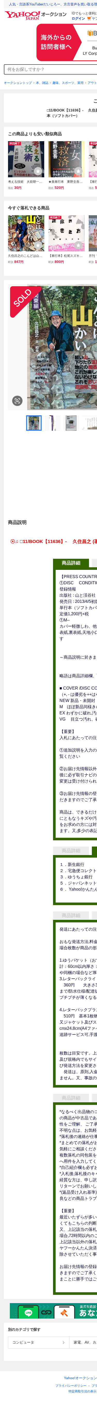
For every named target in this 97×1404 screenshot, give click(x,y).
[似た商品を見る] (17, 401)
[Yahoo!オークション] (36, 12)
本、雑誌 (42, 83)
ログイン (78, 18)
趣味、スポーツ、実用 (68, 83)
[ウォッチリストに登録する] (38, 171)
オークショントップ (18, 83)
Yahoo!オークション (80, 1378)
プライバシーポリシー (70, 1385)
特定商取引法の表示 (82, 1391)
